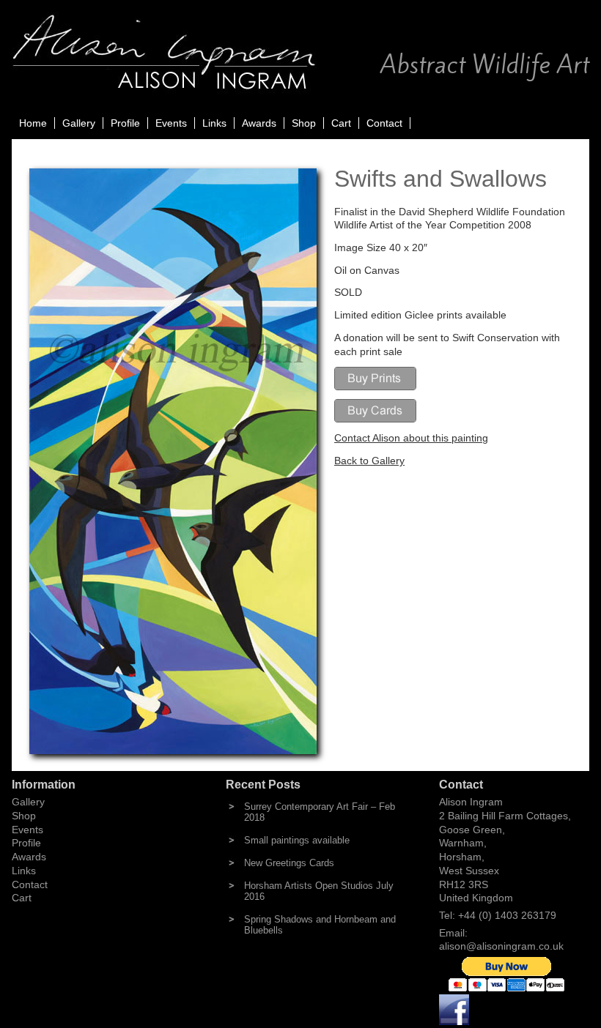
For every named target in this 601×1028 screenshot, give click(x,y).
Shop (304, 123)
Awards (259, 123)
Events (171, 123)
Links (214, 123)
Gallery (78, 123)
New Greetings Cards (289, 862)
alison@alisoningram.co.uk (501, 946)
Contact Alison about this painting (411, 438)
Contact (384, 123)
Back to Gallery (369, 460)
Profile (125, 123)
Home (33, 123)
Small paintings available (297, 840)
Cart (341, 123)
